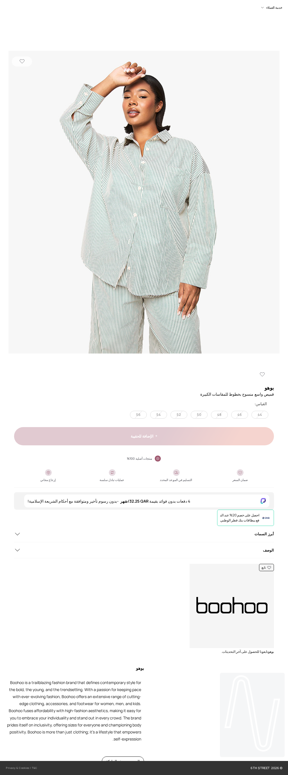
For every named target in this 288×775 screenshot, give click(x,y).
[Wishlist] (21, 61)
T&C (34, 768)
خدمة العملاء (274, 8)
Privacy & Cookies (18, 768)
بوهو (269, 387)
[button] (144, 203)
